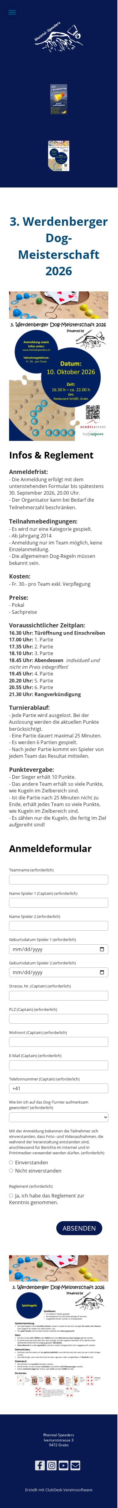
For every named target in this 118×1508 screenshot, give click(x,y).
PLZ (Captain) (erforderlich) (33, 1009)
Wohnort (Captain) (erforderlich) (38, 1032)
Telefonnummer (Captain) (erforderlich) (44, 1079)
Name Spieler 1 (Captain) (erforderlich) (43, 893)
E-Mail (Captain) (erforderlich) (35, 1055)
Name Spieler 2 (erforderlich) (34, 916)
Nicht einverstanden (37, 1170)
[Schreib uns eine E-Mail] (75, 1466)
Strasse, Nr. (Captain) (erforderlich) (40, 986)
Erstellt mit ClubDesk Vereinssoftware (58, 1490)
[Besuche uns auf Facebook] (40, 1466)
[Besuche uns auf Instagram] (52, 1466)
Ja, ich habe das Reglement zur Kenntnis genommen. (46, 1199)
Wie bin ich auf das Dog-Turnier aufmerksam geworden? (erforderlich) (48, 1104)
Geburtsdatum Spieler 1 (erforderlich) (42, 939)
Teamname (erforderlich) (31, 870)
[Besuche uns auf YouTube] (63, 1466)
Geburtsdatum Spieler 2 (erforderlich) (42, 963)
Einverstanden (31, 1162)
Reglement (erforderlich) (31, 1186)
